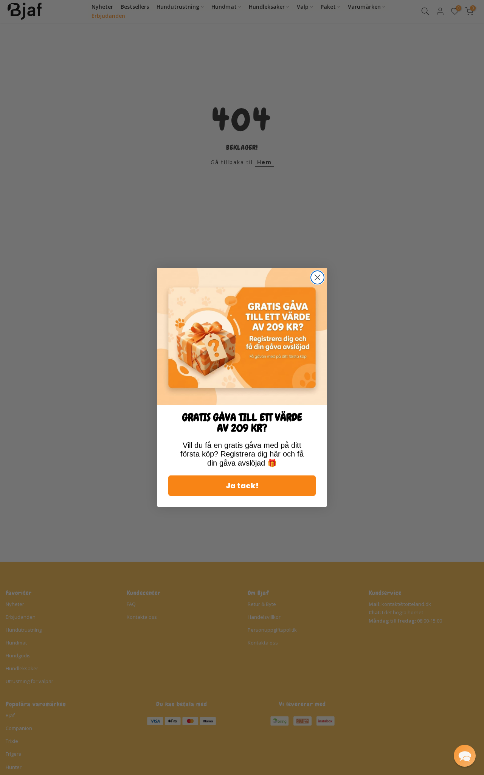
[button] (465, 756)
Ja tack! (242, 485)
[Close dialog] (317, 277)
